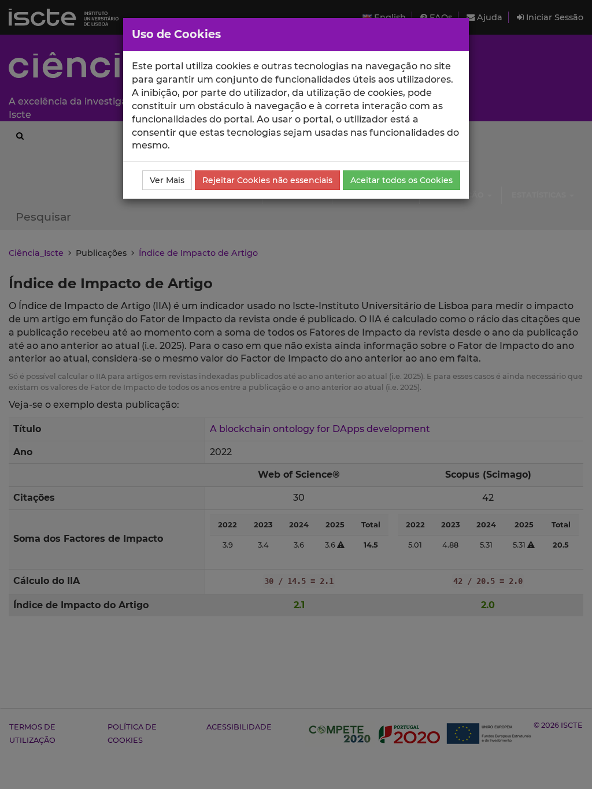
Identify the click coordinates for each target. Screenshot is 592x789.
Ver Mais (167, 180)
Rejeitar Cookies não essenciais (267, 180)
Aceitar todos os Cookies (401, 180)
